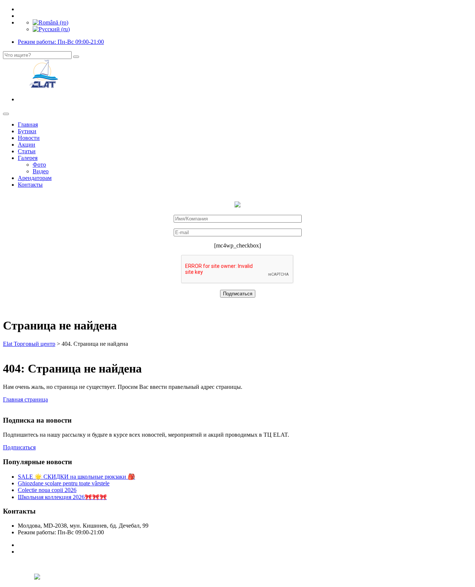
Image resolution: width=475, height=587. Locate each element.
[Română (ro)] (50, 22)
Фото (39, 164)
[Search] (76, 57)
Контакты (30, 184)
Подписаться (19, 447)
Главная (28, 124)
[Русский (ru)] (51, 29)
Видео (41, 171)
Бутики (27, 131)
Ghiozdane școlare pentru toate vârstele (63, 483)
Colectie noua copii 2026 (47, 490)
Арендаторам (35, 178)
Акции (26, 144)
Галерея (27, 158)
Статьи (27, 151)
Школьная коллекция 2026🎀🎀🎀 (62, 497)
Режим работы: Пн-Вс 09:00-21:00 (61, 42)
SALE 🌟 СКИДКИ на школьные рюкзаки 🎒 (76, 476)
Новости (29, 138)
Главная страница (25, 399)
